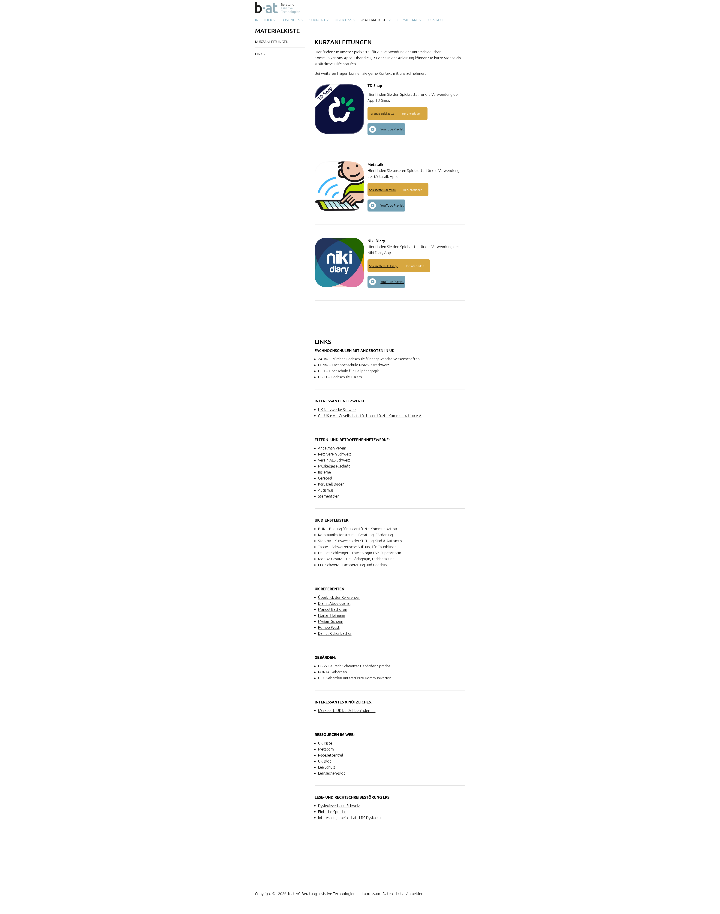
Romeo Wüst (329, 627)
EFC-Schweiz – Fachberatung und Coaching (353, 564)
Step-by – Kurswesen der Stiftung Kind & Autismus (360, 540)
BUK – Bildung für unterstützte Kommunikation (357, 528)
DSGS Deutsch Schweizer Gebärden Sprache (354, 666)
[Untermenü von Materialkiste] (389, 20)
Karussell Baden (331, 484)
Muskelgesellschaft (334, 466)
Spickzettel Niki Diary (383, 266)
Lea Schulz (326, 767)
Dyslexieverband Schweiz (339, 805)
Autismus (326, 490)
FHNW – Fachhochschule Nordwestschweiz (353, 365)
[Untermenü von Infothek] (274, 20)
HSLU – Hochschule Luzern (340, 377)
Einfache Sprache (332, 811)
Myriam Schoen (330, 621)
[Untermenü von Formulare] (420, 20)
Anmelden (414, 893)
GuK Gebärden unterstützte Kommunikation (354, 678)
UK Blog (325, 761)
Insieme (324, 472)
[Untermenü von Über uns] (354, 20)
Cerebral (325, 478)
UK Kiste (325, 743)
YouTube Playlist (392, 129)
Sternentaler (328, 496)
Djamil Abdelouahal (334, 603)
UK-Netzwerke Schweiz (337, 409)
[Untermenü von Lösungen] (302, 20)
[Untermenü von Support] (327, 20)
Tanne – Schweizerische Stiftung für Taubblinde (357, 546)
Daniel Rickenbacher (335, 633)
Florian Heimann (331, 615)
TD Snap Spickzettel (382, 113)
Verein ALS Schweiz (334, 460)
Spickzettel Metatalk (382, 189)
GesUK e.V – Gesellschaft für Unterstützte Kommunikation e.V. (370, 415)
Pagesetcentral (330, 755)
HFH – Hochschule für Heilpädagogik (348, 371)
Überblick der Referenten (339, 597)
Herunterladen (412, 113)
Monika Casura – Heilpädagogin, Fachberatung (356, 558)
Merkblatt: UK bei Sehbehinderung (347, 710)
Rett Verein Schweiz (334, 454)
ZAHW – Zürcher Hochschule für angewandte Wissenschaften (369, 359)
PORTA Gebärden (332, 672)
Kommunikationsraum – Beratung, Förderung (355, 534)
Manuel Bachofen (332, 609)
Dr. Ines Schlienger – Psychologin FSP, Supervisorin (359, 552)
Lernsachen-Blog (332, 773)
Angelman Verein (332, 448)
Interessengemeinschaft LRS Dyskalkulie (351, 817)
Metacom (326, 749)
